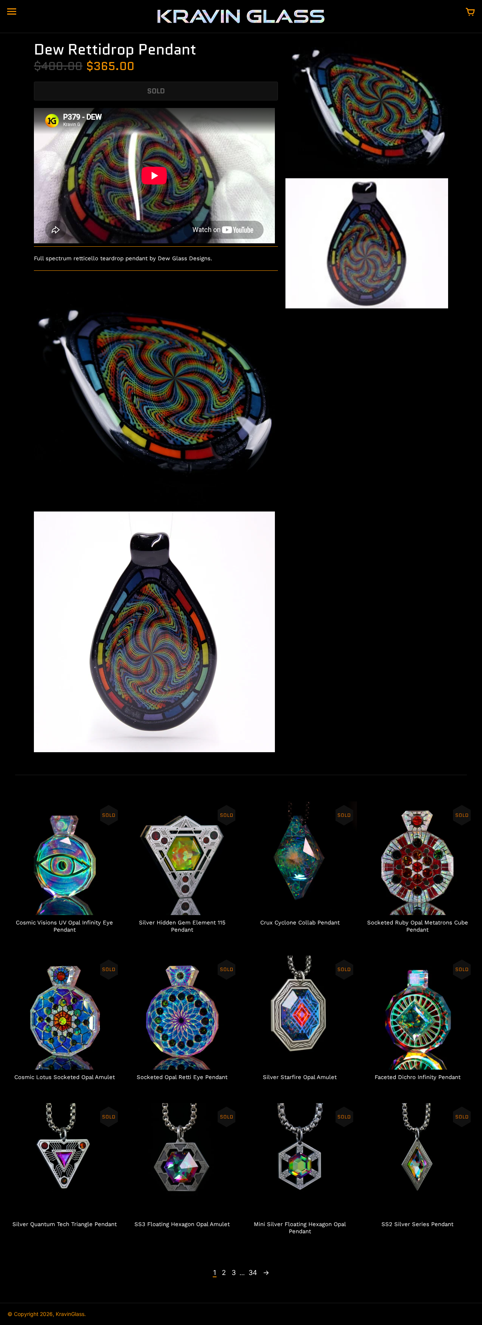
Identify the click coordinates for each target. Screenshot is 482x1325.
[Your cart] (470, 12)
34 (253, 1272)
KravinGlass (70, 1314)
